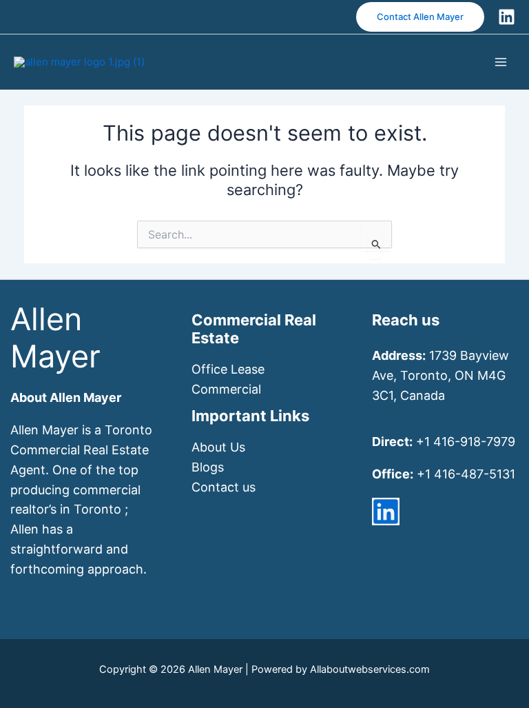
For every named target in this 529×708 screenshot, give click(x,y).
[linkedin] (386, 511)
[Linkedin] (506, 17)
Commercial (226, 389)
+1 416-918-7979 (465, 441)
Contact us (223, 487)
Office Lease (227, 369)
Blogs (207, 467)
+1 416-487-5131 (466, 474)
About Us (218, 447)
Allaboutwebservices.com (370, 669)
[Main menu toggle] (501, 62)
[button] (420, 17)
